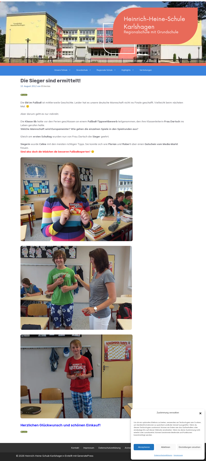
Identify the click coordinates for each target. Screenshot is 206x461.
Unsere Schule (60, 70)
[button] (200, 413)
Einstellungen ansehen (189, 447)
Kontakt (75, 447)
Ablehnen (165, 447)
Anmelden (130, 447)
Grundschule (82, 70)
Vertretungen (146, 70)
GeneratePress (85, 455)
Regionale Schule (105, 70)
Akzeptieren (144, 447)
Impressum (178, 455)
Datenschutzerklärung (163, 455)
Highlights (126, 70)
